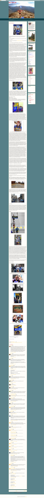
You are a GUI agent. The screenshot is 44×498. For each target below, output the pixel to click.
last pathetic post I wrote (19, 40)
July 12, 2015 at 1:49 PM (13, 396)
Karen (11, 390)
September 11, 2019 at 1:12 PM (14, 466)
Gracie (11, 353)
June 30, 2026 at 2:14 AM (13, 486)
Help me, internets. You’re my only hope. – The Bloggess (31, 100)
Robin (11, 345)
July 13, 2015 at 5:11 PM (13, 401)
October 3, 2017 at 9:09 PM (13, 444)
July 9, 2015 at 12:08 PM (13, 374)
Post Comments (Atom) (19, 492)
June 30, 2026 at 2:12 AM (13, 483)
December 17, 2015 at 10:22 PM (14, 420)
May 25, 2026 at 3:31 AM (13, 477)
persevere (19, 342)
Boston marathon (13, 342)
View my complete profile (31, 29)
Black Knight (12, 455)
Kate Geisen (12, 365)
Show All (34, 103)
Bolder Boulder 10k (31, 57)
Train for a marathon (13, 468)
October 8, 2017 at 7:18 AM (13, 447)
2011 (29, 82)
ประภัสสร (12, 448)
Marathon (17, 342)
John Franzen (12, 406)
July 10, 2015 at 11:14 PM (13, 393)
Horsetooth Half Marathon (31, 56)
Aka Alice (12, 411)
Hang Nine (30, 96)
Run (21, 342)
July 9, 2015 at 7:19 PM (13, 382)
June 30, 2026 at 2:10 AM (13, 480)
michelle (12, 429)
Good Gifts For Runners (13, 432)
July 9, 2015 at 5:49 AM (13, 352)
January (30, 79)
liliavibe (14, 479)
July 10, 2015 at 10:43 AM (13, 385)
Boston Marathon (30, 78)
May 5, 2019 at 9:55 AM (13, 462)
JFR (15, 342)
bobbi (11, 358)
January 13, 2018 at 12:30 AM (14, 450)
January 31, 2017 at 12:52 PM (14, 441)
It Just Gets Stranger (31, 94)
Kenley (11, 463)
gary (11, 426)
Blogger (11, 442)
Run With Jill (12, 2)
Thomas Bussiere (12, 438)
